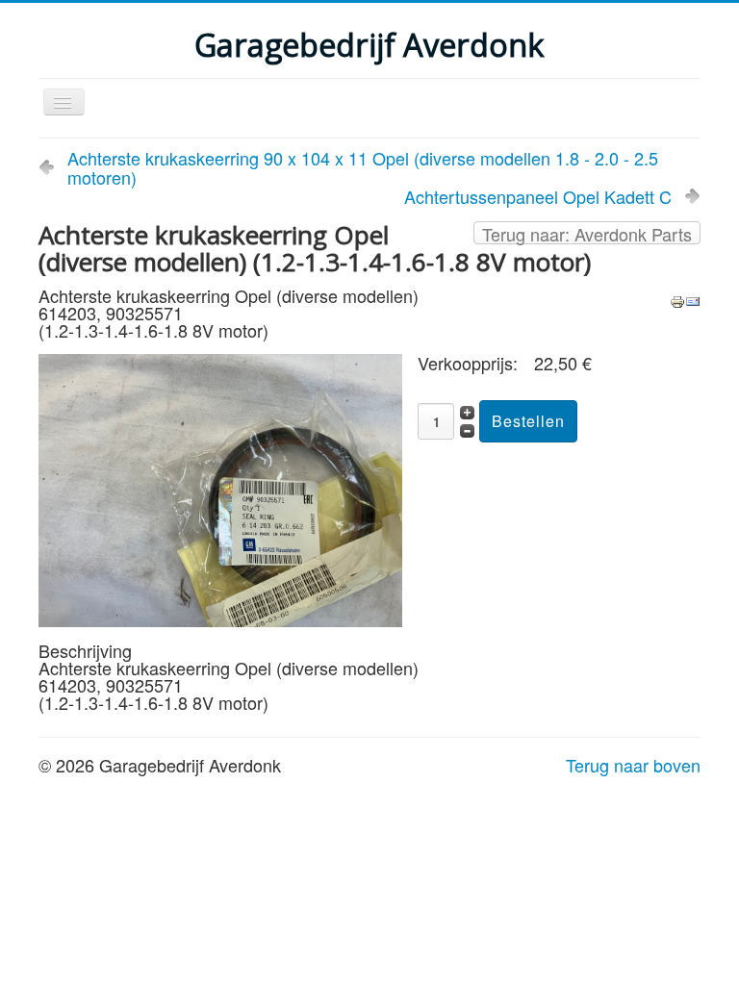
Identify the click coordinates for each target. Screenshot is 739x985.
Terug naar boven (633, 764)
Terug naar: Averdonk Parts (587, 232)
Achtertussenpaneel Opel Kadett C (538, 196)
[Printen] (677, 299)
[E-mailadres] (693, 299)
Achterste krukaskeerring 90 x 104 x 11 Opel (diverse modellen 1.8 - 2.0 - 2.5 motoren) (362, 167)
